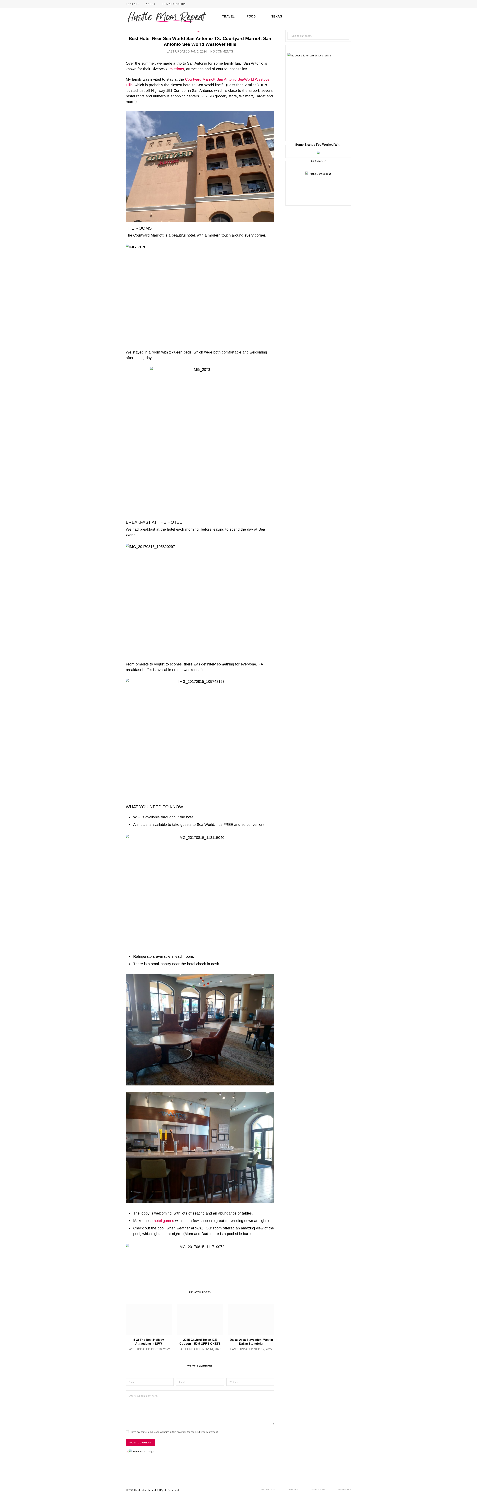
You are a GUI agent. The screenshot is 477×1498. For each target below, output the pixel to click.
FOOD (251, 16)
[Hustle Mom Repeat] (166, 17)
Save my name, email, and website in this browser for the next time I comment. (174, 1432)
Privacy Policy (174, 4)
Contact (132, 4)
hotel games (164, 1221)
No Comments (221, 51)
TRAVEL (228, 16)
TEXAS (276, 16)
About (150, 4)
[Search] (347, 16)
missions (177, 69)
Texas (200, 31)
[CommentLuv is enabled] (141, 1451)
